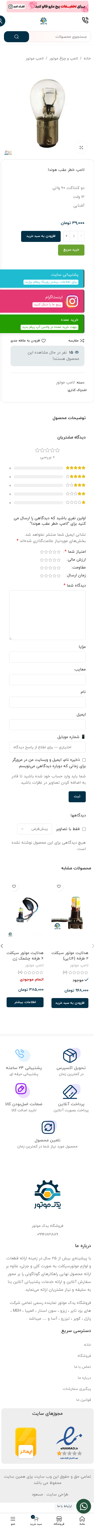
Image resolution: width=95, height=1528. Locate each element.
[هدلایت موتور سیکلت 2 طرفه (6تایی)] (69, 913)
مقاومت (79, 568)
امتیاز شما (75, 552)
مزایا (82, 647)
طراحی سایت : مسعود (50, 1494)
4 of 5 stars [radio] (46, 552)
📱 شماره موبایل (72, 737)
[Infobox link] (85, 21)
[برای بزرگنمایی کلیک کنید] (81, 147)
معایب (80, 669)
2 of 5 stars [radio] (54, 552)
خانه (87, 58)
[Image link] (69, 1443)
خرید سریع (71, 249)
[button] (69, 1003)
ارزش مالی (77, 560)
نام (83, 692)
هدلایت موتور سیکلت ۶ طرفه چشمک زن (25, 955)
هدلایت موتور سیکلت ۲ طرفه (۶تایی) (69, 955)
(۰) (65, 972)
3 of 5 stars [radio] (50, 552)
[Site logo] (44, 20)
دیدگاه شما (75, 585)
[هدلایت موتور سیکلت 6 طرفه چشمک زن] (25, 913)
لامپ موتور (35, 58)
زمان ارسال (76, 575)
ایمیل (81, 714)
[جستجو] (16, 36)
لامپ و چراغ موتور (63, 58)
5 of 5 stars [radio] (42, 552)
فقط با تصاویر (68, 829)
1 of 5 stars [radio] (58, 552)
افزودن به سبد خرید (40, 236)
